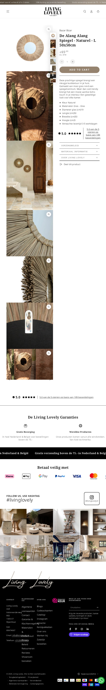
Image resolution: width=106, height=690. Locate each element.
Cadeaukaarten (45, 610)
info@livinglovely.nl (20, 635)
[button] (84, 11)
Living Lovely (18, 674)
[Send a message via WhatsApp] (101, 680)
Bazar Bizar (65, 30)
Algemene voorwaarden (18, 681)
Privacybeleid (33, 677)
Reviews (26, 652)
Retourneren (28, 648)
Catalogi (41, 614)
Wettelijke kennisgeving (18, 684)
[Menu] (8, 11)
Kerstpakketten (44, 627)
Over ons (41, 631)
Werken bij (42, 635)
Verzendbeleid (35, 681)
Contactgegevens (37, 684)
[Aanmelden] (98, 607)
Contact (25, 615)
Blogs (40, 606)
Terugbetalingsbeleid (17, 677)
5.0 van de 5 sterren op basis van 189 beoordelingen (93, 133)
